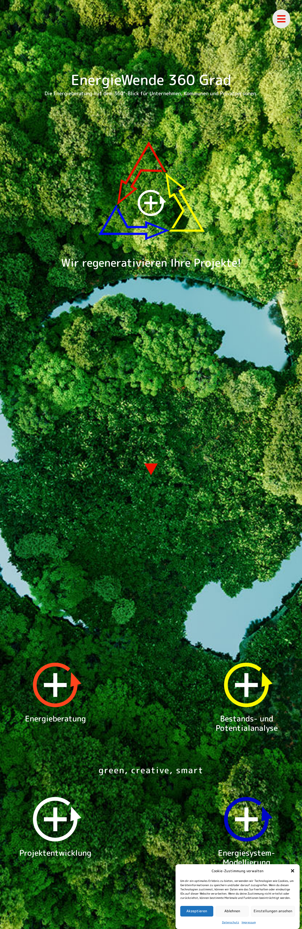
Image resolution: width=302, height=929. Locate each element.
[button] (292, 870)
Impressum (249, 922)
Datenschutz (230, 922)
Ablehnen (232, 911)
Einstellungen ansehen (273, 911)
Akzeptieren (196, 911)
